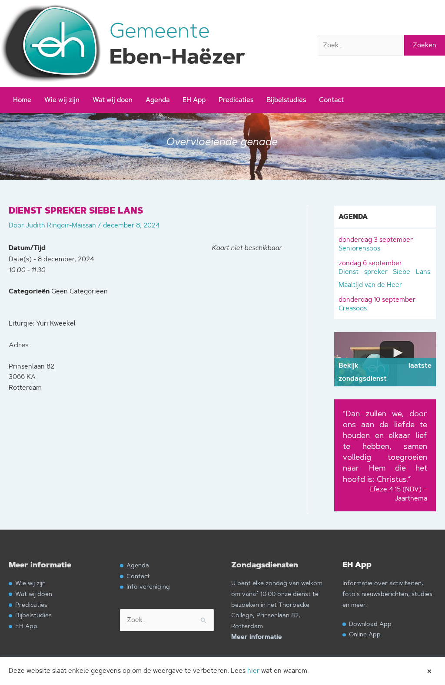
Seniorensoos (376, 244)
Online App (365, 634)
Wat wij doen (113, 99)
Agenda (157, 99)
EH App (194, 99)
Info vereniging (148, 586)
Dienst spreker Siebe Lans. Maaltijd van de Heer (385, 273)
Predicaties (236, 99)
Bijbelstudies (286, 99)
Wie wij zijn (62, 99)
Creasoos (377, 304)
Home (22, 99)
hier (253, 670)
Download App (370, 623)
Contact (331, 99)
